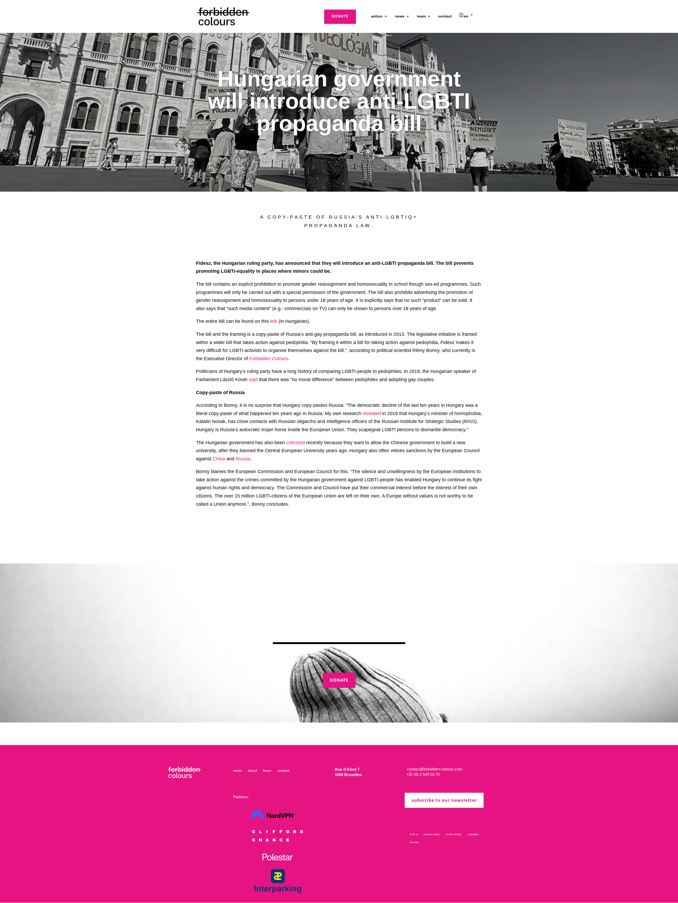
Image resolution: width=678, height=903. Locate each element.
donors (414, 842)
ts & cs (414, 834)
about (252, 771)
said (253, 379)
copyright (472, 834)
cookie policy (453, 834)
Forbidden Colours (268, 358)
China (219, 458)
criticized (295, 442)
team (421, 16)
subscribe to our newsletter (444, 800)
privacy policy (432, 834)
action (376, 16)
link (273, 321)
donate (340, 16)
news (399, 16)
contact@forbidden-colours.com (434, 769)
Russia (243, 458)
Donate (339, 680)
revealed (372, 413)
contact (445, 16)
